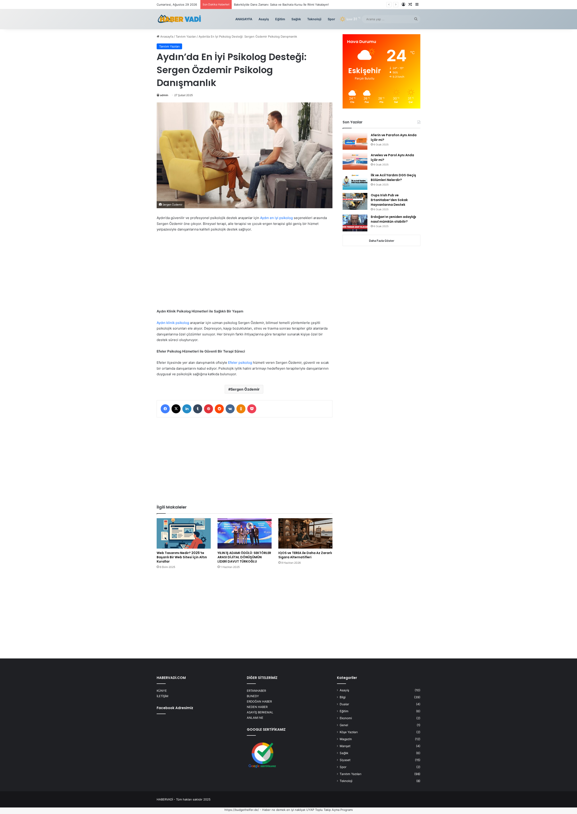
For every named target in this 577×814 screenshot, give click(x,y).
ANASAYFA (243, 19)
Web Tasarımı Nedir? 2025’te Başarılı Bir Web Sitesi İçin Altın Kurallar (182, 557)
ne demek (279, 810)
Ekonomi (346, 718)
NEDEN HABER (257, 707)
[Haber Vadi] (179, 19)
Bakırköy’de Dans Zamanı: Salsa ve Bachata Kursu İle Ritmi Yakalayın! (281, 4)
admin (164, 95)
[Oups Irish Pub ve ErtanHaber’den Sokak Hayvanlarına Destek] (355, 201)
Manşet (345, 746)
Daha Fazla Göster (381, 240)
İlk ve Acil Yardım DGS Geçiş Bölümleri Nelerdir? (393, 177)
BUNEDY (253, 696)
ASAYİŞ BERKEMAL (260, 712)
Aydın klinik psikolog (173, 323)
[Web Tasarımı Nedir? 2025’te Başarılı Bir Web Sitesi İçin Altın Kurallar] (184, 533)
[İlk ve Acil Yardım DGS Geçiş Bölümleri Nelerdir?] (355, 181)
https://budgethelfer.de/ (241, 810)
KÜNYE (162, 690)
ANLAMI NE (255, 717)
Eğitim (280, 19)
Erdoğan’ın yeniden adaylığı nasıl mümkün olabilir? (393, 219)
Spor (331, 19)
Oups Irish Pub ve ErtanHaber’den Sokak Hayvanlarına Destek (389, 200)
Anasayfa (166, 36)
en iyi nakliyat (295, 810)
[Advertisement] (244, 271)
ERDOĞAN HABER (259, 701)
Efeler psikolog (240, 362)
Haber (266, 810)
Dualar (344, 704)
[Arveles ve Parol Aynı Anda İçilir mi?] (355, 161)
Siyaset (345, 760)
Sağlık (296, 19)
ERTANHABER (256, 690)
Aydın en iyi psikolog (276, 218)
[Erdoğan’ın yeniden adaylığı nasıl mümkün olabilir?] (355, 223)
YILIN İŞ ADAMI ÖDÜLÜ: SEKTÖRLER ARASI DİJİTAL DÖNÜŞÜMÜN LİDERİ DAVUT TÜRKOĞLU (244, 557)
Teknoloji (314, 19)
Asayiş (264, 19)
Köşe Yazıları (349, 732)
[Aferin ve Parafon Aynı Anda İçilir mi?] (355, 141)
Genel (344, 725)
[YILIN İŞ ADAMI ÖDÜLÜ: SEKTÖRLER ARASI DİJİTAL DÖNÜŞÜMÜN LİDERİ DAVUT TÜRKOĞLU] (245, 533)
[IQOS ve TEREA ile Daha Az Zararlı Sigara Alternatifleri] (305, 533)
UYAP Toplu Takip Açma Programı (329, 810)
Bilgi (343, 697)
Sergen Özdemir (245, 389)
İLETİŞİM (162, 696)
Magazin (346, 739)
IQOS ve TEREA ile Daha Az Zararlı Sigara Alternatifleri (305, 555)
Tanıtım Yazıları (186, 36)
